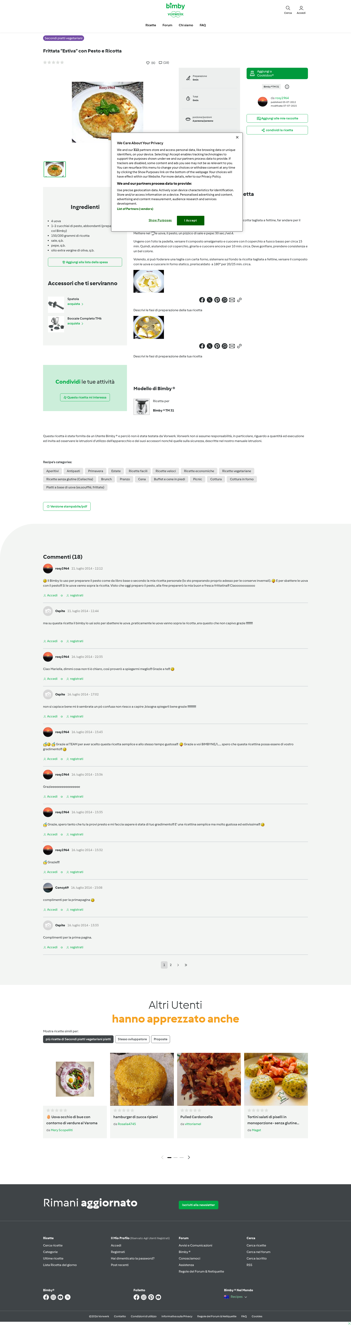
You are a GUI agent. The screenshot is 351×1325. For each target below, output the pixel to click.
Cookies (257, 1316)
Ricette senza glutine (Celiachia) (69, 479)
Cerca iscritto (257, 1258)
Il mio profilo (140, 1238)
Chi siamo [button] (186, 25)
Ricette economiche (199, 471)
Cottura (216, 479)
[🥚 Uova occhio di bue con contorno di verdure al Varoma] (75, 1079)
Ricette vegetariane (236, 471)
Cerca (251, 1238)
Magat (256, 1130)
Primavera (95, 471)
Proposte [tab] (160, 1039)
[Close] (237, 137)
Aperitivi (52, 471)
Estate (116, 471)
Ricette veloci (166, 471)
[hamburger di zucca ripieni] (142, 1079)
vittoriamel (193, 1124)
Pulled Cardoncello (196, 1117)
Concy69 (62, 888)
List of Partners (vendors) (135, 209)
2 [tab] (175, 1157)
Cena (142, 479)
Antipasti (73, 471)
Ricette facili (138, 471)
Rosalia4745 (127, 1124)
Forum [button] (167, 25)
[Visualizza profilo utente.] (263, 101)
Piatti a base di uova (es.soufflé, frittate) (75, 487)
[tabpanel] (175, 1107)
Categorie (50, 1252)
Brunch (106, 479)
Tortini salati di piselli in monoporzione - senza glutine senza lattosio (272, 1120)
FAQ (244, 1316)
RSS (249, 1265)
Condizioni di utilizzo (144, 1316)
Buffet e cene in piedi (169, 479)
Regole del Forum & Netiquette (201, 1271)
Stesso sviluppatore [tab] (132, 1039)
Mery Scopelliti (62, 1130)
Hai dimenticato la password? (132, 1258)
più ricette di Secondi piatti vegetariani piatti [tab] (78, 1039)
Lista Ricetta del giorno (60, 1265)
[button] (288, 9)
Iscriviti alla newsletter (198, 1205)
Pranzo (125, 479)
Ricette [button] (150, 25)
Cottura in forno (242, 479)
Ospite (60, 611)
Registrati (118, 1252)
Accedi (116, 1245)
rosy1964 (282, 98)
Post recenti (120, 1265)
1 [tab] (169, 1157)
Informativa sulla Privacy (176, 1316)
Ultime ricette (53, 1258)
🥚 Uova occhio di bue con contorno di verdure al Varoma (72, 1120)
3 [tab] (182, 1157)
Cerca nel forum (258, 1252)
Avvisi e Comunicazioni (195, 1245)
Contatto (120, 1316)
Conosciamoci (189, 1258)
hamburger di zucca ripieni (135, 1117)
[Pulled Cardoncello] (209, 1079)
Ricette (48, 1238)
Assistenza (186, 1265)
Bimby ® (185, 1252)
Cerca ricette (53, 1245)
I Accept (190, 220)
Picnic (197, 479)
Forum (183, 1238)
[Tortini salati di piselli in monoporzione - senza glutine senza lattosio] (276, 1079)
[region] (177, 181)
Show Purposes (160, 220)
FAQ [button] (203, 25)
